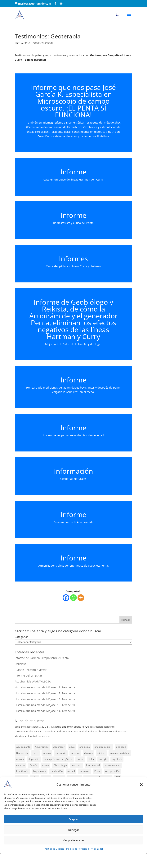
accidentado (31, 736)
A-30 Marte (74, 731)
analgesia (84, 746)
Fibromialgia (60, 765)
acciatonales (120, 731)
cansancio (61, 753)
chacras (88, 753)
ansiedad (121, 746)
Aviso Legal (97, 848)
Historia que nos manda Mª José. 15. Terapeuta (45, 705)
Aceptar (73, 819)
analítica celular (103, 746)
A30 (87, 726)
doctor (80, 759)
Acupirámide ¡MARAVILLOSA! (33, 681)
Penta (97, 771)
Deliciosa (20, 664)
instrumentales (113, 765)
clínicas (101, 753)
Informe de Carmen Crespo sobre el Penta (42, 658)
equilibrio (117, 759)
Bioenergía (22, 753)
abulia (57, 726)
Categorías (21, 637)
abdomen (67, 726)
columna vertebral (120, 753)
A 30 (40, 731)
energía (103, 759)
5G (35, 731)
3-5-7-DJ (49, 726)
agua (72, 746)
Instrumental (93, 765)
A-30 (41, 726)
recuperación (112, 771)
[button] (141, 784)
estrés (45, 765)
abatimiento (105, 731)
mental (71, 771)
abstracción (96, 726)
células (20, 759)
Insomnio (76, 765)
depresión (34, 759)
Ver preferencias (73, 840)
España (33, 765)
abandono (45, 736)
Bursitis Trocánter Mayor (31, 670)
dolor (91, 759)
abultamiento (89, 731)
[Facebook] (66, 597)
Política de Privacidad (77, 848)
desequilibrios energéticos (58, 759)
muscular (85, 771)
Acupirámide (42, 746)
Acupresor (59, 746)
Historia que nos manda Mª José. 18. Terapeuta (45, 687)
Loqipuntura (39, 771)
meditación (57, 771)
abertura (79, 726)
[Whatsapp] (73, 597)
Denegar (73, 830)
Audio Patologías (43, 43)
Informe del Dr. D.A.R (28, 675)
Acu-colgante (23, 746)
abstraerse (32, 726)
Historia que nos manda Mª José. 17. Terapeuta (45, 693)
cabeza (47, 753)
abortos (19, 736)
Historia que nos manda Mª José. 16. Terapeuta (45, 699)
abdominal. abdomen (55, 731)
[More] (81, 597)
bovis (35, 753)
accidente (20, 726)
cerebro (75, 753)
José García (22, 771)
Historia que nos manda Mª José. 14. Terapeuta (45, 711)
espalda (20, 765)
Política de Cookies (54, 848)
